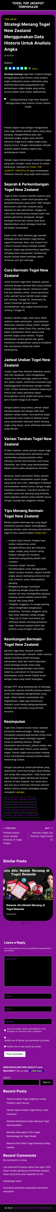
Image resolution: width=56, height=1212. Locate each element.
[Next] (49, 894)
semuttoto (8, 1188)
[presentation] (28, 883)
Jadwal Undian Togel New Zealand (20, 804)
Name (9, 996)
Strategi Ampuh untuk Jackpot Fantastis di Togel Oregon (12, 836)
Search (6, 1077)
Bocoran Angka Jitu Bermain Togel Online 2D (42, 834)
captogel (19, 792)
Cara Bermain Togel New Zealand (20, 799)
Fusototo (22, 1167)
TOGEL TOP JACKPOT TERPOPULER (21, 815)
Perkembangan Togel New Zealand (20, 810)
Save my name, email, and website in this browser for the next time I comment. (26, 1030)
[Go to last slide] (7, 894)
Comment (11, 959)
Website (9, 1021)
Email (9, 1009)
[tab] (22, 923)
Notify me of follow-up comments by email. (27, 1040)
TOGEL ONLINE (10, 19)
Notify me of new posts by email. (24, 1046)
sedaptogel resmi (12, 1181)
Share (35, 68)
